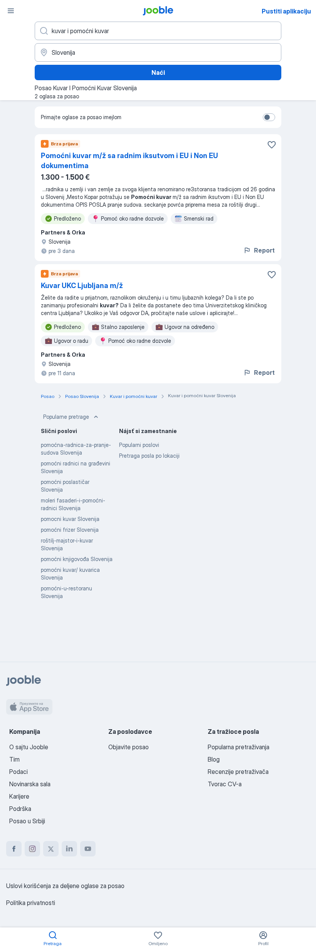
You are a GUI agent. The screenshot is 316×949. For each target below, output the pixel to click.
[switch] (269, 117)
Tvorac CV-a (225, 784)
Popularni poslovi (139, 445)
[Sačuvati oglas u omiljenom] (272, 145)
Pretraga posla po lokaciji (149, 455)
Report (264, 250)
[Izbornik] (10, 11)
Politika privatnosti (30, 903)
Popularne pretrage (66, 416)
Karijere (19, 796)
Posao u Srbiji (27, 821)
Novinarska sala (29, 784)
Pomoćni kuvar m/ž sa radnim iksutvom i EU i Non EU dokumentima (129, 161)
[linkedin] (69, 848)
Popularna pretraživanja (238, 747)
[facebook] (14, 848)
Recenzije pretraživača (238, 771)
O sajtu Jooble (28, 747)
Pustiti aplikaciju (286, 11)
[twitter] (51, 848)
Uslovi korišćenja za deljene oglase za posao (65, 886)
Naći (158, 72)
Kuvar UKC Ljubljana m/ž (82, 285)
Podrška (20, 808)
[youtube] (88, 848)
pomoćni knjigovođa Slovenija (77, 559)
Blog (214, 759)
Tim (14, 759)
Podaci (18, 771)
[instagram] (32, 848)
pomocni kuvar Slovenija (70, 519)
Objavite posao (128, 747)
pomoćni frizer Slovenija (70, 529)
